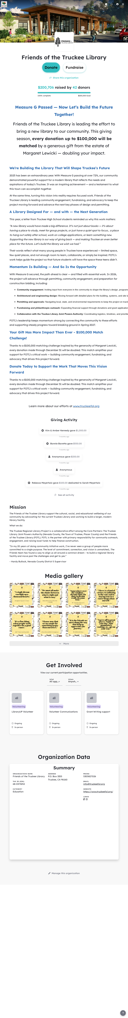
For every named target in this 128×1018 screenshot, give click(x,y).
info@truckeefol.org (94, 784)
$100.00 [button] (63, 482)
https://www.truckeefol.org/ (98, 791)
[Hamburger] (123, 4)
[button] (27, 712)
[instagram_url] (87, 799)
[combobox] (54, 681)
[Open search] (112, 4)
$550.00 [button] (77, 443)
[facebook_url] (84, 799)
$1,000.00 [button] (81, 430)
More (66, 643)
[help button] (123, 1013)
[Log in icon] (117, 4)
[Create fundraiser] (106, 4)
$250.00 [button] (75, 456)
